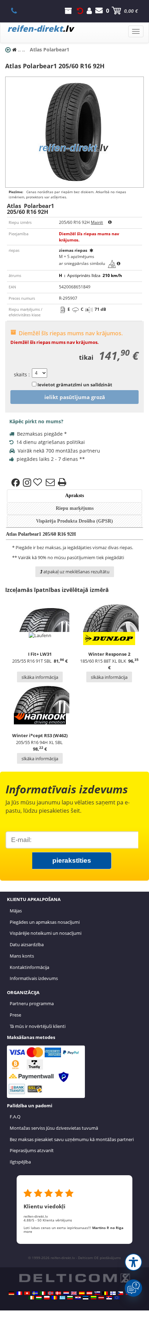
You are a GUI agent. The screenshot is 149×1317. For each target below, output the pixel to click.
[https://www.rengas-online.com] (113, 1293)
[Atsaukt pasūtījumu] (80, 11)
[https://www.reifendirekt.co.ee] (85, 1297)
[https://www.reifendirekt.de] (11, 1293)
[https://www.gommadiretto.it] (42, 1293)
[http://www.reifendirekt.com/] (117, 1297)
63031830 (18, 11)
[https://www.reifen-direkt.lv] (101, 1297)
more (28, 1231)
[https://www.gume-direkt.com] (97, 1293)
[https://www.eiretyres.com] (31, 1297)
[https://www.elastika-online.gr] (62, 1297)
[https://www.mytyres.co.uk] (74, 1293)
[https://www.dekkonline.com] (50, 1293)
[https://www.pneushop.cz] (120, 1293)
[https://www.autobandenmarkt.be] (105, 1293)
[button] (133, 1262)
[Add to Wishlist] (38, 482)
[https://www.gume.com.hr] (78, 1297)
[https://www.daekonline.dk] (58, 1293)
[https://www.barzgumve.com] (70, 1297)
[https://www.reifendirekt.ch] (27, 1293)
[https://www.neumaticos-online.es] (82, 1293)
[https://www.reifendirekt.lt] (93, 1297)
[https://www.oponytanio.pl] (47, 1297)
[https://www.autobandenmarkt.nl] (66, 1293)
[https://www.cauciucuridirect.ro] (54, 1297)
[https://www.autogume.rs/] (109, 1297)
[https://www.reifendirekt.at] (89, 1293)
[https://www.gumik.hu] (39, 1297)
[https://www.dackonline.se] (35, 1293)
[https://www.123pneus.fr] (19, 1293)
